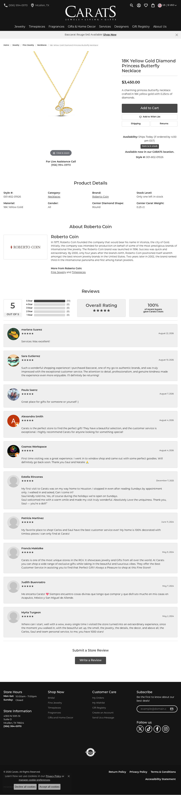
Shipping (136, 124)
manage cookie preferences (34, 779)
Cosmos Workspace (34, 447)
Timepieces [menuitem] (54, 707)
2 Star (29, 312)
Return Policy (117, 772)
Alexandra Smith (32, 416)
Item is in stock (149, 146)
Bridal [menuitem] (51, 697)
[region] (61, 104)
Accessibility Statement (160, 779)
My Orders (98, 697)
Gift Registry (141, 26)
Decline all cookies (25, 786)
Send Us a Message (103, 717)
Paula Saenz (29, 390)
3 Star (29, 308)
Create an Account (102, 712)
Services (105, 26)
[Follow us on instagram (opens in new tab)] (165, 729)
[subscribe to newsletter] (171, 709)
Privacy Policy (138, 772)
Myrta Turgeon (31, 612)
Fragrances (56, 26)
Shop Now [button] (109, 35)
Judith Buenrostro (33, 582)
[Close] (176, 35)
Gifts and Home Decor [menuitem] (60, 717)
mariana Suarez (31, 330)
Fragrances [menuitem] (54, 712)
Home (6, 45)
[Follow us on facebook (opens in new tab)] (157, 729)
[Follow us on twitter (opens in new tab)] (140, 729)
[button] (132, 5)
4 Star (29, 304)
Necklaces (41, 45)
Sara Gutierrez (30, 356)
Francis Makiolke (32, 548)
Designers (121, 26)
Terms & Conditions (163, 772)
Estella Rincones (32, 477)
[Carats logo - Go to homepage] (90, 13)
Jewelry (19, 26)
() (68, 301)
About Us (160, 26)
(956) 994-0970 (61, 165)
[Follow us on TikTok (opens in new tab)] (148, 729)
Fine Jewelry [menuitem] (55, 702)
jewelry (15, 45)
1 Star (30, 315)
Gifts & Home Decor (82, 26)
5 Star (29, 301)
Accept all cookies (49, 786)
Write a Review (91, 660)
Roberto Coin (100, 196)
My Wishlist (98, 702)
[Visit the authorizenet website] (90, 752)
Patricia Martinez (32, 518)
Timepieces (37, 26)
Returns (164, 124)
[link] (16, 5)
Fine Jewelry (28, 45)
